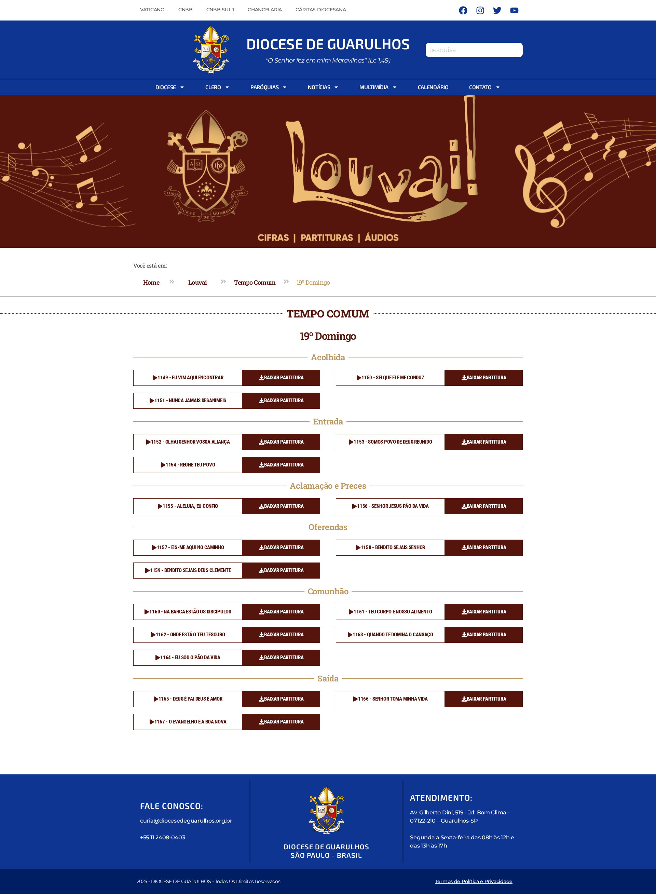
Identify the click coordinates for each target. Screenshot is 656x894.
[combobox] (474, 50)
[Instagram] (480, 10)
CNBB (185, 9)
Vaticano (152, 9)
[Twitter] (497, 10)
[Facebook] (463, 10)
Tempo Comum (254, 282)
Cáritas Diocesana (321, 9)
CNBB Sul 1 (220, 9)
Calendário (433, 87)
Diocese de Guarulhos (328, 43)
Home (151, 282)
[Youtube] (514, 10)
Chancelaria (265, 9)
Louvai (197, 282)
